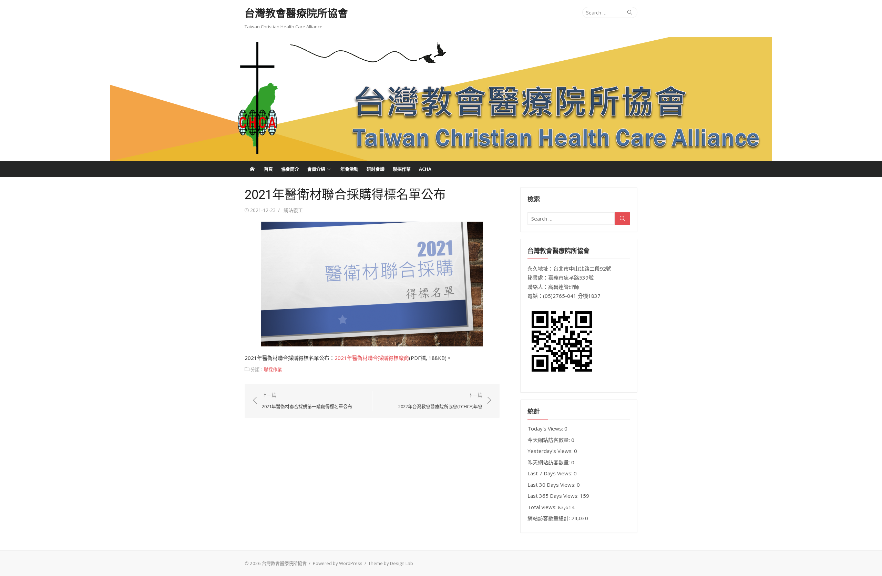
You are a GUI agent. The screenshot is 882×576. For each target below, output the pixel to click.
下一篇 (440, 401)
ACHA (425, 169)
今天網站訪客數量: (549, 439)
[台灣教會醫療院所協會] (441, 99)
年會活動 (349, 169)
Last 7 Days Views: (550, 473)
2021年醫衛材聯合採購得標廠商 (372, 357)
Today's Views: (545, 428)
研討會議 (375, 169)
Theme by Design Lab (390, 563)
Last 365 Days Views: (553, 495)
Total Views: (542, 507)
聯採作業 (402, 169)
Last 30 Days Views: (552, 484)
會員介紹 (316, 169)
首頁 (268, 169)
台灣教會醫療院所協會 (296, 13)
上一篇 (307, 401)
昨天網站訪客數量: (549, 462)
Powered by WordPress (337, 563)
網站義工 (293, 210)
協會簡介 (290, 169)
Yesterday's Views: (550, 450)
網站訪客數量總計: (549, 518)
